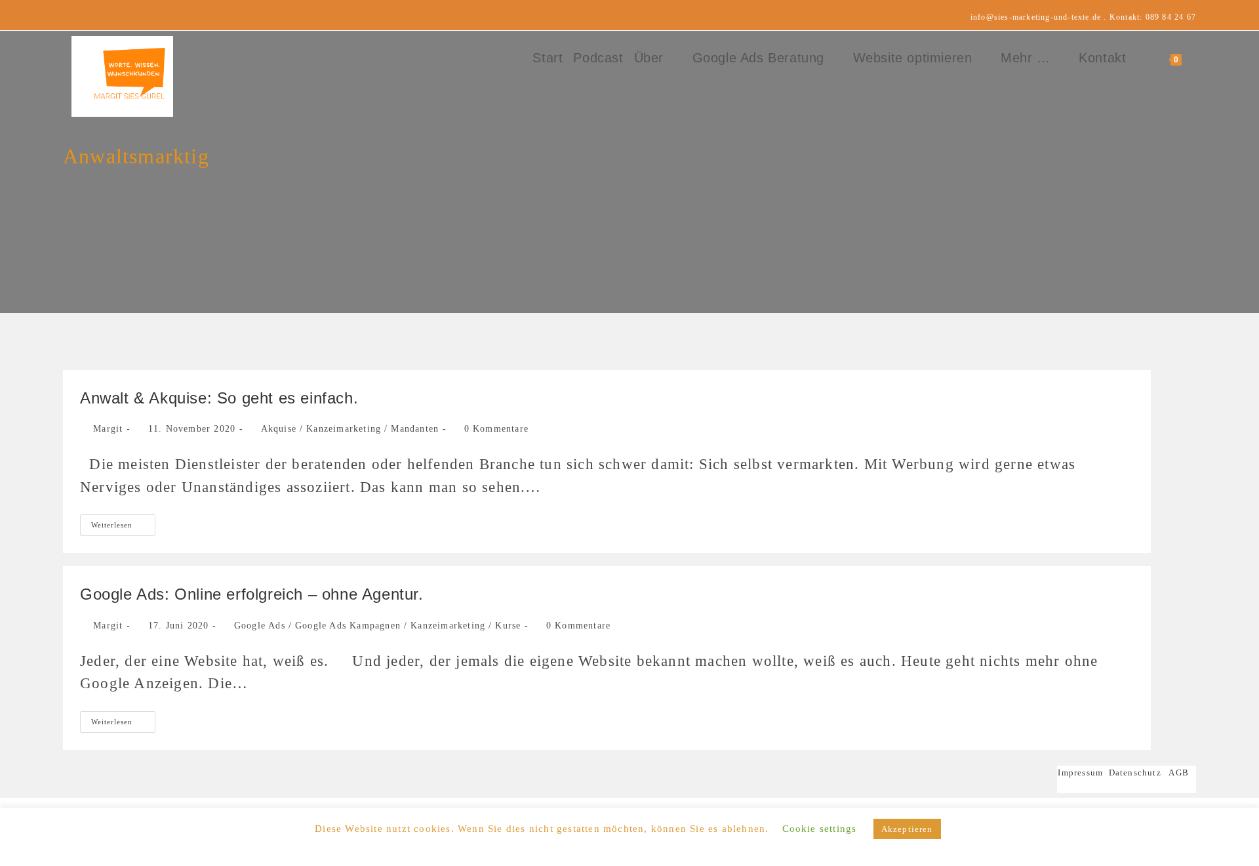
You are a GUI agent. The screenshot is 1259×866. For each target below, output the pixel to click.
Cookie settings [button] (819, 828)
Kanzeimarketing (343, 429)
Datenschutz (1135, 772)
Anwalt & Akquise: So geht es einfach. (219, 398)
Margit (108, 429)
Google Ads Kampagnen (348, 625)
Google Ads (259, 625)
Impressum (1083, 772)
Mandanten (415, 429)
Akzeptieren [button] (907, 829)
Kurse (508, 625)
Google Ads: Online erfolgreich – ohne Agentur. (252, 594)
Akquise (278, 429)
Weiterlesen (123, 528)
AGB (1179, 772)
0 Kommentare (496, 429)
